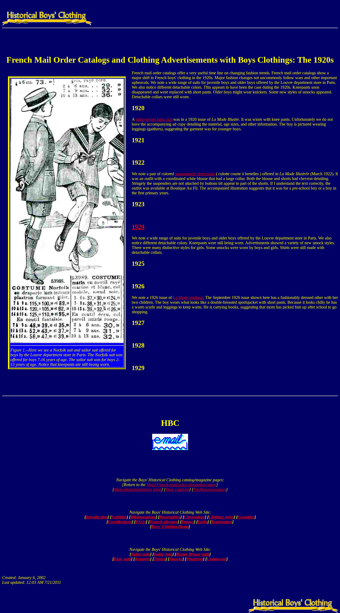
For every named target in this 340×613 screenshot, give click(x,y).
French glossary (164, 522)
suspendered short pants (195, 174)
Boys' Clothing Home (170, 526)
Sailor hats (163, 554)
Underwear (216, 559)
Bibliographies (143, 517)
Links (202, 522)
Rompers (142, 559)
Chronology (194, 517)
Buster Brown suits (192, 554)
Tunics (159, 559)
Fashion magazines (209, 489)
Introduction (97, 517)
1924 (138, 226)
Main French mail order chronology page (181, 484)
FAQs (140, 522)
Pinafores (194, 559)
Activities (119, 517)
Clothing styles (221, 517)
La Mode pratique (188, 297)
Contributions (120, 522)
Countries (245, 517)
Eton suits (122, 559)
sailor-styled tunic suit (154, 119)
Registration (221, 522)
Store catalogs (177, 489)
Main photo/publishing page (137, 489)
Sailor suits (140, 554)
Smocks (175, 559)
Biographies (169, 517)
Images (187, 522)
